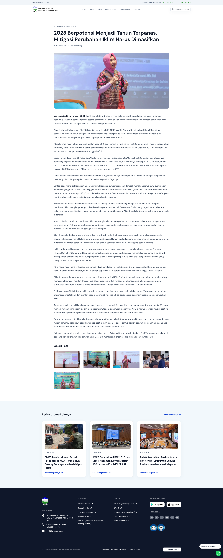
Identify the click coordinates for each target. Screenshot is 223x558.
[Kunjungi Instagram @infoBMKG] (167, 517)
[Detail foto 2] (97, 359)
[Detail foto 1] (67, 359)
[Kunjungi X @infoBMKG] (162, 517)
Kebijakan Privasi (134, 549)
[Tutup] (219, 547)
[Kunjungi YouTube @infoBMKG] (152, 517)
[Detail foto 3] (126, 359)
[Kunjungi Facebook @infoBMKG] (157, 517)
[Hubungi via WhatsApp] (218, 553)
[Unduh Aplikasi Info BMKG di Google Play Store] (157, 504)
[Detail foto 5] (67, 380)
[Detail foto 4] (156, 359)
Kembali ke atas (173, 549)
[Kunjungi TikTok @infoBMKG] (172, 517)
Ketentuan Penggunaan (119, 549)
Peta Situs (105, 549)
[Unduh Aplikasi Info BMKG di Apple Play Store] (173, 504)
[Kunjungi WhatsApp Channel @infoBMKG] (177, 517)
